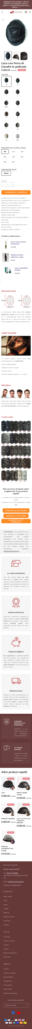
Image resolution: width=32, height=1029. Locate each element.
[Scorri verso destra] (30, 56)
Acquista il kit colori (16, 510)
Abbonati (6, 912)
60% (5, 162)
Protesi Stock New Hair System (18, 1025)
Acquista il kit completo (16, 521)
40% (13, 157)
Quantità (3, 181)
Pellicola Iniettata (8, 818)
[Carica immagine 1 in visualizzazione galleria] (7, 56)
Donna (6, 904)
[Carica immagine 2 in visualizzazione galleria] (15, 56)
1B (18, 84)
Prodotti (6, 908)
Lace (3, 793)
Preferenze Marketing (10, 993)
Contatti (6, 925)
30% (5, 157)
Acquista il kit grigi (16, 516)
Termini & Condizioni (10, 973)
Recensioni (7, 921)
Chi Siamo (7, 937)
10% (13, 151)
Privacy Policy (8, 985)
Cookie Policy (8, 989)
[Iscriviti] (26, 1005)
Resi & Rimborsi (8, 977)
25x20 (6, 173)
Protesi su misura (9, 916)
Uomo (5, 900)
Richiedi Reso (8, 981)
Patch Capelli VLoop (22, 793)
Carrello (6, 949)
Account (6, 945)
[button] (2, 12)
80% (13, 162)
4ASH (6, 107)
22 (6, 140)
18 (17, 129)
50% (22, 157)
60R (17, 140)
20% (22, 151)
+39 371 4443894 (12, 873)
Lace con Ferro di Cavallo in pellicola (23, 820)
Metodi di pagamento (10, 953)
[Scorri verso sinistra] (2, 56)
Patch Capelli (8, 896)
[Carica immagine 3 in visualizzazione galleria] (24, 56)
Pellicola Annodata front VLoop (7, 848)
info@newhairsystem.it (11, 551)
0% (5, 152)
